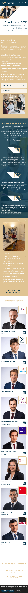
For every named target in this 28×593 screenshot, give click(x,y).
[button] (14, 85)
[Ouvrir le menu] (25, 3)
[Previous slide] (2, 104)
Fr (19, 3)
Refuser (11, 590)
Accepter (4, 590)
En (22, 3)
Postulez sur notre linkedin (15, 571)
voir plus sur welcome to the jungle (14, 291)
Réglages (18, 590)
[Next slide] (26, 104)
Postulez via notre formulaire (15, 577)
